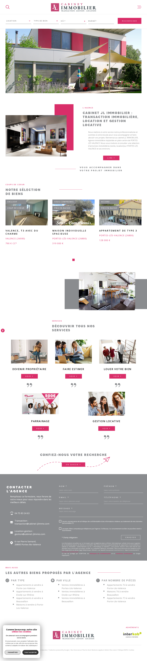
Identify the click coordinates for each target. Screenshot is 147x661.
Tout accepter (30, 652)
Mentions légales (97, 650)
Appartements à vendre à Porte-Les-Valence (29, 586)
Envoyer (130, 537)
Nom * (63, 486)
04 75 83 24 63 (22, 513)
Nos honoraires (76, 650)
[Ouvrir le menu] (139, 7)
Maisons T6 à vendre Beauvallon (118, 593)
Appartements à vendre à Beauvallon (29, 600)
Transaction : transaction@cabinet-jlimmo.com (32, 522)
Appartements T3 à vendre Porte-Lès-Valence (121, 600)
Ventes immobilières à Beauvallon (73, 600)
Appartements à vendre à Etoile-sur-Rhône (29, 593)
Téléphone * (112, 497)
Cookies (131, 650)
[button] (73, 260)
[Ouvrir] (8, 7)
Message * (66, 508)
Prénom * (110, 486)
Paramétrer (13, 652)
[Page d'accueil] (73, 7)
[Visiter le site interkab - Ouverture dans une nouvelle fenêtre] (132, 634)
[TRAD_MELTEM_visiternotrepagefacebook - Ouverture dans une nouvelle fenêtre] (3, 330)
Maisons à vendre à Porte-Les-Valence (30, 606)
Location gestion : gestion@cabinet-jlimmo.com (30, 533)
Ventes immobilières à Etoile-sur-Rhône (73, 593)
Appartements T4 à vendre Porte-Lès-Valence (121, 586)
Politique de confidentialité (70, 552)
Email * (64, 497)
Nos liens (113, 650)
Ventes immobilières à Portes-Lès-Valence (73, 586)
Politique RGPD (122, 650)
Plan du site (86, 650)
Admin (106, 650)
